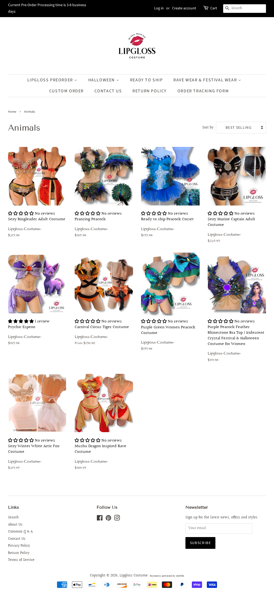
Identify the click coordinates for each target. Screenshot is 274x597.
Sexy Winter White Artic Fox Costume (33, 455)
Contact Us (108, 91)
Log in (159, 8)
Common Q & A (20, 532)
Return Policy (18, 553)
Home (12, 111)
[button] (21, 213)
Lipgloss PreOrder (50, 80)
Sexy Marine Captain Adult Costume (231, 229)
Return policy (149, 91)
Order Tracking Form (203, 91)
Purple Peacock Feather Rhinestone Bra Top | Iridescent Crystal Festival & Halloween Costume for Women (236, 342)
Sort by (208, 127)
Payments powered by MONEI (167, 576)
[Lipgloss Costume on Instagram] (117, 519)
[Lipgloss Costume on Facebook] (100, 519)
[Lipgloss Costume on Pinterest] (108, 519)
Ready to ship (146, 80)
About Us (15, 525)
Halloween (102, 80)
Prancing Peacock (98, 226)
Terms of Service (21, 560)
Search (13, 517)
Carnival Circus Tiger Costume (102, 331)
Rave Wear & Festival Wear (205, 80)
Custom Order (66, 91)
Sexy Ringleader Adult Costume (36, 226)
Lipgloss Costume (134, 576)
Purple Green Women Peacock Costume (168, 336)
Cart (213, 8)
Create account (184, 8)
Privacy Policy (19, 546)
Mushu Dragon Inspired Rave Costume (100, 455)
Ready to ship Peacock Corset (167, 226)
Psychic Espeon (29, 334)
